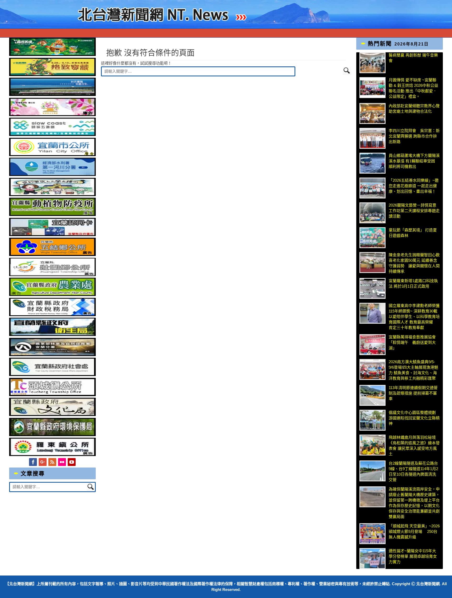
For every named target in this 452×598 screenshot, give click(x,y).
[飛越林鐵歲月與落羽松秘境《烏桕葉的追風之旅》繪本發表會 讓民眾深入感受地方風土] (372, 445)
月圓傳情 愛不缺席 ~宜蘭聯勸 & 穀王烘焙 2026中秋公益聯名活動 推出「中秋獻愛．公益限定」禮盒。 (413, 88)
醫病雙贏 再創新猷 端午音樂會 (413, 58)
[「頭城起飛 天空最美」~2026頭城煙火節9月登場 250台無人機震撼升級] (372, 533)
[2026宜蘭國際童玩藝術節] (52, 54)
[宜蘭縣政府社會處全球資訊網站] (52, 374)
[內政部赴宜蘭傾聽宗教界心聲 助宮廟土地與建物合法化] (372, 113)
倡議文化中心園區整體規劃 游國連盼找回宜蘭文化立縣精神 (414, 418)
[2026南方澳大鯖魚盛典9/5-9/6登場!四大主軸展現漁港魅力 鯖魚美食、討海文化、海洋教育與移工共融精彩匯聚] (372, 369)
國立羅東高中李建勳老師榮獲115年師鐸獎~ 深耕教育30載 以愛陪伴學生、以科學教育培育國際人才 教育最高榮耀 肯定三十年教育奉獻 (414, 316)
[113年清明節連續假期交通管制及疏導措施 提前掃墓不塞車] (372, 395)
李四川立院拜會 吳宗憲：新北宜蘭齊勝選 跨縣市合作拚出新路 (414, 136)
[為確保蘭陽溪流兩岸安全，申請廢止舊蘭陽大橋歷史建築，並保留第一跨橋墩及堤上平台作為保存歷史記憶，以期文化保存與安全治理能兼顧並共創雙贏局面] (372, 496)
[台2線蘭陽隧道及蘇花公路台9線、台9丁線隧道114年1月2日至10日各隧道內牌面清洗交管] (372, 470)
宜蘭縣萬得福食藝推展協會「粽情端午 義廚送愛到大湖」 (412, 342)
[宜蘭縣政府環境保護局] (52, 434)
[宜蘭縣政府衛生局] (52, 334)
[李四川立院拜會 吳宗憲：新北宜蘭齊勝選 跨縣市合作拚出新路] (372, 138)
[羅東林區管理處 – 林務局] (52, 354)
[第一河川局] (52, 174)
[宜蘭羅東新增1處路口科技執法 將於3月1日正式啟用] (372, 288)
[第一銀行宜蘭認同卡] (52, 234)
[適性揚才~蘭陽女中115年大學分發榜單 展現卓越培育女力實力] (372, 558)
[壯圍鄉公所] (52, 274)
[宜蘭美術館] (52, 94)
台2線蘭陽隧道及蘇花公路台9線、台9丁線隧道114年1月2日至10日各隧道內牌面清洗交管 (413, 471)
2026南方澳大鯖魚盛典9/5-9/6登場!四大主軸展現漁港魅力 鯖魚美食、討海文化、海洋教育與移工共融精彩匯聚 (413, 370)
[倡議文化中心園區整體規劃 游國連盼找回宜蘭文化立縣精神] (372, 420)
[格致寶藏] (52, 74)
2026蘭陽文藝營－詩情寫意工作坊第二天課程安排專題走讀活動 (414, 210)
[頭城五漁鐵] (52, 134)
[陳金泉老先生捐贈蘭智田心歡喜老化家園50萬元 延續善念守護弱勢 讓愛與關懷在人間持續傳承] (372, 262)
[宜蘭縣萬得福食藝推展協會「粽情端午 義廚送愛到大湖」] (372, 344)
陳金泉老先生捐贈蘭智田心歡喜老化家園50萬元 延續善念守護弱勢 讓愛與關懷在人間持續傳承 (414, 263)
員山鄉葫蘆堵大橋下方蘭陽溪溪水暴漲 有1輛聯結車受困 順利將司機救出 (414, 161)
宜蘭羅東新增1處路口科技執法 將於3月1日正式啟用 (413, 283)
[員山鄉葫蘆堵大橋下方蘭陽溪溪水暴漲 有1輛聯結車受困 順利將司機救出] (372, 163)
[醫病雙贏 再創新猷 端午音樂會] (372, 62)
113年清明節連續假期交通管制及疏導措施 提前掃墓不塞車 (413, 393)
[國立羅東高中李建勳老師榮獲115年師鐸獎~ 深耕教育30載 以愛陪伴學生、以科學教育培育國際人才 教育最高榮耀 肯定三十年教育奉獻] (372, 313)
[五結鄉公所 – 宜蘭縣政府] (52, 254)
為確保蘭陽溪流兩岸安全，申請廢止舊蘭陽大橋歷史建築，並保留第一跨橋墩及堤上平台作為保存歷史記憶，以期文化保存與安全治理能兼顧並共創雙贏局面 (414, 503)
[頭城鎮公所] (52, 394)
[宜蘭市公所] (52, 154)
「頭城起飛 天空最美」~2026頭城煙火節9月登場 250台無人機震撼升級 (414, 531)
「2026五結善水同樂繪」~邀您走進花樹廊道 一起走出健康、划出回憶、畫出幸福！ (414, 185)
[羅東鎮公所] (52, 454)
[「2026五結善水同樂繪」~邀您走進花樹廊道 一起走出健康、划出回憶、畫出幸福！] (372, 188)
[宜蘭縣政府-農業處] (52, 294)
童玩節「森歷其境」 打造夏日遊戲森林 (413, 233)
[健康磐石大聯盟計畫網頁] (52, 114)
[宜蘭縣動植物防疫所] (52, 214)
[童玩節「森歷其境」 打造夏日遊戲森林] (372, 237)
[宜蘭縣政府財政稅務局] (52, 314)
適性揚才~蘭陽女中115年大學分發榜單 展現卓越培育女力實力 (413, 556)
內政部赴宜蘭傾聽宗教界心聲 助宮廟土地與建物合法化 (414, 108)
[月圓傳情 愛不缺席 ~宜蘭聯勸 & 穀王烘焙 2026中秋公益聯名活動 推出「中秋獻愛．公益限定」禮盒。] (372, 87)
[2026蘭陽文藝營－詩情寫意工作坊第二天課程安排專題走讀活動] (372, 212)
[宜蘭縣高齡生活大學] (52, 194)
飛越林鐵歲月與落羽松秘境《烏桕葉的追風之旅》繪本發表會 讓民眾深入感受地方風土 (414, 445)
